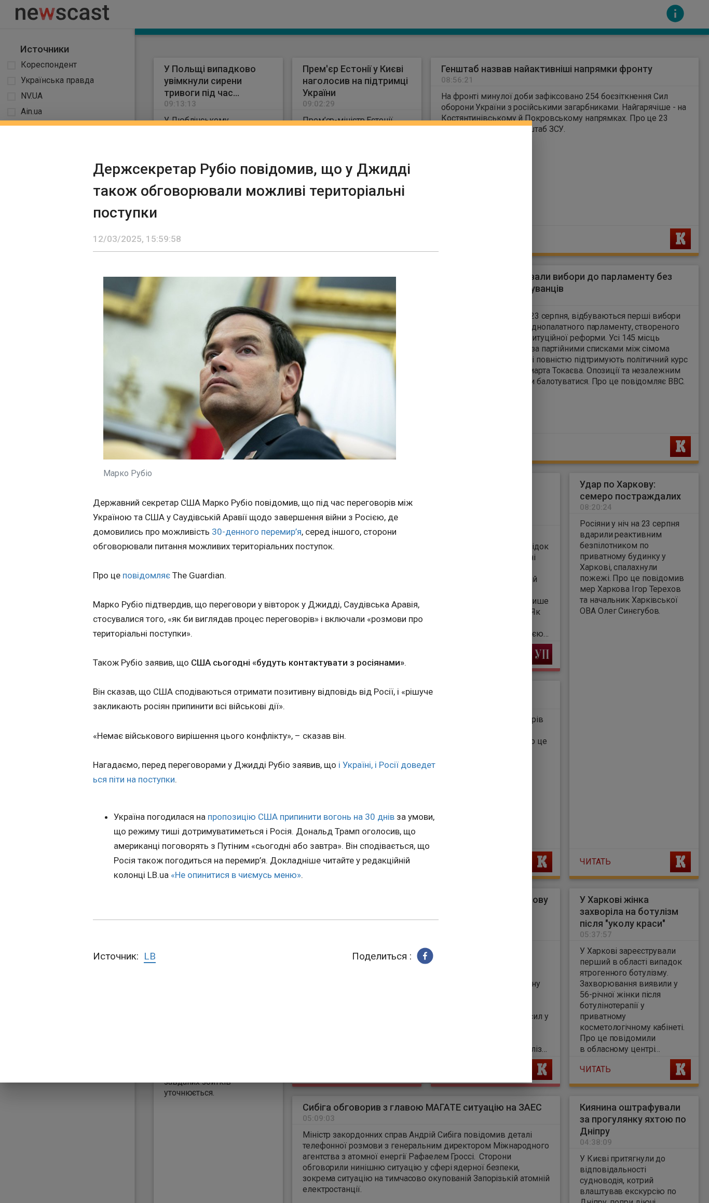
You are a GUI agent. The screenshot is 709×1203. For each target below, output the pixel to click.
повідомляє (146, 575)
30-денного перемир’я (257, 531)
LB (150, 956)
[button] (425, 956)
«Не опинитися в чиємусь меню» (236, 875)
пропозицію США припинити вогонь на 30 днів (301, 817)
